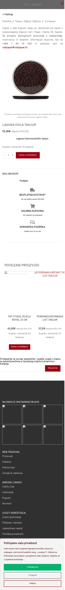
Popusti (6, 498)
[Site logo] (32, 4)
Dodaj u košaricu (28, 155)
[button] (19, 347)
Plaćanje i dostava (12, 522)
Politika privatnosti (12, 534)
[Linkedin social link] (41, 181)
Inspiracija (7, 492)
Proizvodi (7, 456)
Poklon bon (8, 467)
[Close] (62, 541)
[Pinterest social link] (37, 181)
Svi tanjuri (50, 21)
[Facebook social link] (30, 181)
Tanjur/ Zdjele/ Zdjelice (28, 21)
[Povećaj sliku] (8, 104)
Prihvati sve (32, 567)
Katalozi (6, 462)
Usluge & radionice (12, 473)
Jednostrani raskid (12, 528)
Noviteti (6, 503)
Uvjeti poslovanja (11, 517)
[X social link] (34, 181)
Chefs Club (8, 486)
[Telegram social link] (44, 181)
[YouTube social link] (36, 392)
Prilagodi (32, 575)
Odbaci (32, 583)
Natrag (9, 14)
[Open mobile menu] (3, 5)
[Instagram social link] (32, 392)
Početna (6, 21)
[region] (32, 564)
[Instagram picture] (12, 414)
